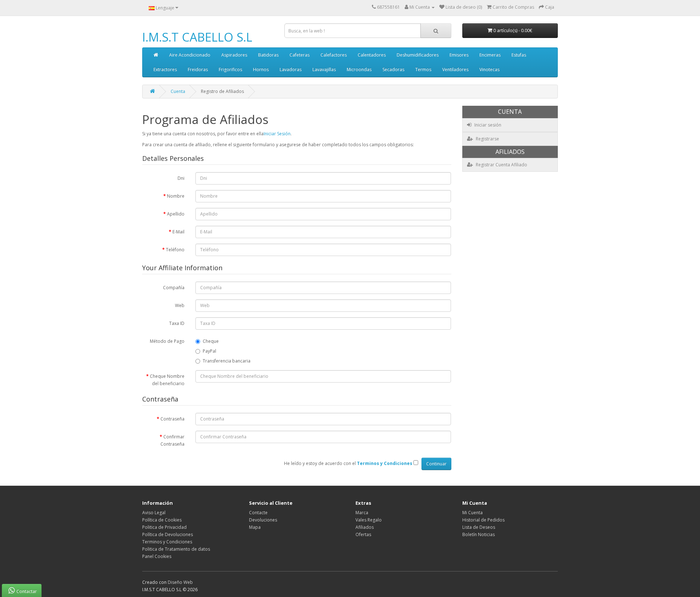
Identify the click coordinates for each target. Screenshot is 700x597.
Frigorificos (230, 69)
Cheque (211, 341)
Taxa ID (176, 323)
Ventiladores (455, 69)
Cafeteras (299, 55)
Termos (423, 69)
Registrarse (487, 139)
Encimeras (490, 55)
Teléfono (175, 250)
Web (179, 305)
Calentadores (372, 55)
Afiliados (364, 527)
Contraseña (172, 419)
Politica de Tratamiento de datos (176, 549)
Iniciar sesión (487, 125)
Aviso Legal (154, 512)
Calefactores (333, 55)
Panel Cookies (156, 556)
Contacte (258, 512)
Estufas (519, 55)
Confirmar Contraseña (172, 440)
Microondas (359, 69)
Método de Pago (167, 341)
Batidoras (268, 55)
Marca (361, 512)
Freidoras (198, 69)
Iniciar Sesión (277, 134)
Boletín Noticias (478, 534)
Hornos (261, 69)
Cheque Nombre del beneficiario (167, 380)
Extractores (165, 69)
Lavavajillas (324, 69)
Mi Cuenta (472, 512)
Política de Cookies (162, 520)
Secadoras (393, 69)
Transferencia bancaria (226, 361)
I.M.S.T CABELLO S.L (197, 37)
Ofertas (363, 534)
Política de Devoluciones (167, 534)
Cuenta (178, 91)
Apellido (175, 214)
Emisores (459, 55)
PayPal (209, 351)
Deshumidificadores (418, 55)
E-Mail (178, 232)
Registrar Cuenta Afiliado (501, 165)
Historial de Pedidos (483, 520)
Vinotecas (489, 69)
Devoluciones (263, 520)
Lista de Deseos (478, 527)
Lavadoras (291, 69)
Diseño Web (180, 582)
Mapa (255, 527)
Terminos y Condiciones (167, 542)
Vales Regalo (368, 520)
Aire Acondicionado (189, 55)
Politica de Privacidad (164, 527)
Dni (181, 178)
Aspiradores (234, 55)
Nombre (175, 196)
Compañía (173, 287)
